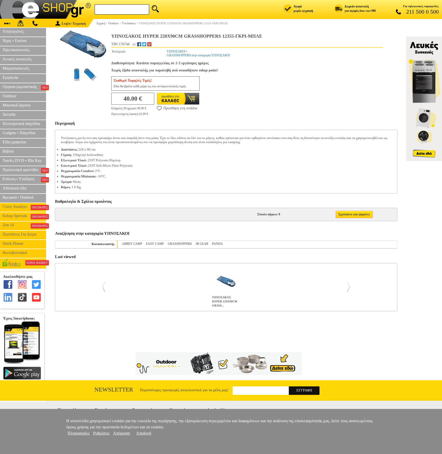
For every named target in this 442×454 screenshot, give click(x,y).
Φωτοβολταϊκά (15, 252)
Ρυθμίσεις (101, 433)
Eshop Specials (24, 216)
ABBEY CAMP (132, 244)
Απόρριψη (121, 433)
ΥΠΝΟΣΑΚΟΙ (176, 51)
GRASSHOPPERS (180, 244)
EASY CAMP (155, 244)
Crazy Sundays (24, 206)
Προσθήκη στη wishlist (180, 108)
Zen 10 (24, 225)
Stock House (13, 243)
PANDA (217, 244)
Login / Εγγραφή (74, 23)
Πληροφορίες (79, 433)
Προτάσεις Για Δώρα (19, 234)
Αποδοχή (143, 433)
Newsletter (113, 389)
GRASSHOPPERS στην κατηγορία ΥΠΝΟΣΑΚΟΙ (198, 55)
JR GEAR (202, 244)
